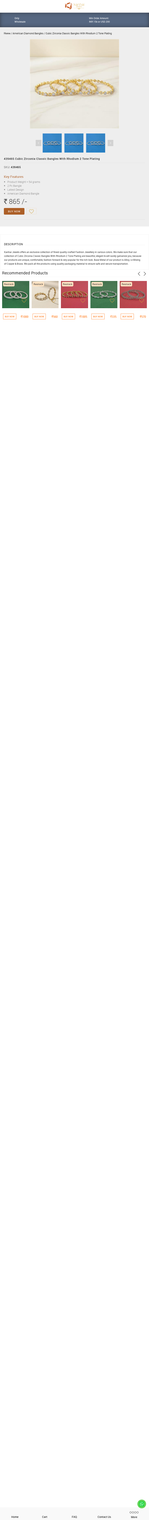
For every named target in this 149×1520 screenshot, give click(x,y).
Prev (38, 143)
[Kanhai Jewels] (74, 6)
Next (110, 143)
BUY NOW (14, 211)
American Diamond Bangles (28, 33)
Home (7, 33)
